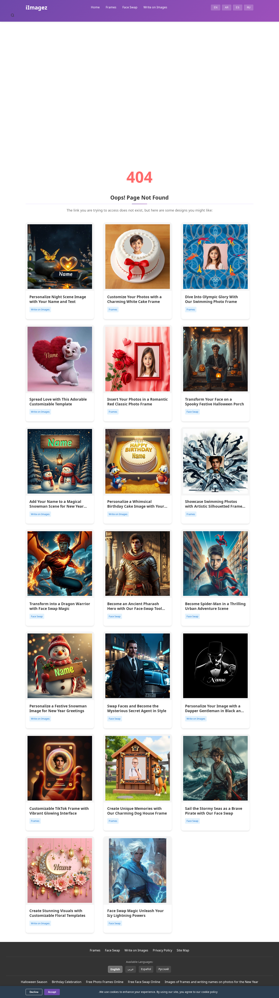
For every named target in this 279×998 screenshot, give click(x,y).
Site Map (183, 950)
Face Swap (129, 7)
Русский (163, 969)
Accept (52, 992)
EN (215, 7)
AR (226, 7)
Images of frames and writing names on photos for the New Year (211, 982)
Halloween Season (34, 982)
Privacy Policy (162, 950)
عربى (131, 969)
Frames (111, 7)
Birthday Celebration (66, 982)
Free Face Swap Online (144, 982)
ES (237, 7)
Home (95, 7)
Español (146, 969)
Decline (34, 992)
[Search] (12, 15)
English (115, 969)
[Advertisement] (139, 85)
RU (248, 7)
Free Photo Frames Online (104, 982)
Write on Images (155, 7)
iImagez (36, 7)
